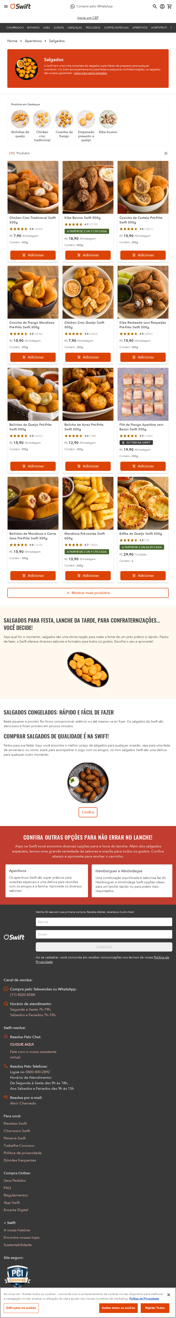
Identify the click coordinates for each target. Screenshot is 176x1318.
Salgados (57, 40)
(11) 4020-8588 (22, 994)
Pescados (93, 27)
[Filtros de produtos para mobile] (166, 153)
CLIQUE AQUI (22, 1044)
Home (12, 40)
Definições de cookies (21, 1308)
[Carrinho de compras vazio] (169, 6)
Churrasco (15, 27)
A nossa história (17, 1230)
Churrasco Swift (17, 1130)
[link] (88, 18)
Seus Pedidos (15, 1180)
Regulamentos (16, 1195)
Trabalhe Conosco (19, 1145)
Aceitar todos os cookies (118, 1308)
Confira (88, 812)
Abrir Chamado (23, 1103)
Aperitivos (140, 27)
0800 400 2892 (37, 1072)
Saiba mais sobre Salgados (90, 73)
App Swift (12, 1202)
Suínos (59, 27)
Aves (46, 27)
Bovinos (33, 27)
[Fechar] (169, 1295)
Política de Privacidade (144, 1299)
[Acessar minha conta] (162, 6)
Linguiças (75, 27)
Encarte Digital (16, 1209)
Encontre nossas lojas (21, 1237)
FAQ (7, 1187)
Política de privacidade (23, 1152)
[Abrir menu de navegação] (6, 6)
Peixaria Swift (15, 1138)
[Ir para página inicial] (20, 6)
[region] (88, 1302)
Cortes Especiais (116, 27)
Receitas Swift (15, 1123)
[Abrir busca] (155, 6)
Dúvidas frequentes (20, 1160)
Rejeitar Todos (155, 1308)
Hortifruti (159, 27)
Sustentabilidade (18, 1244)
